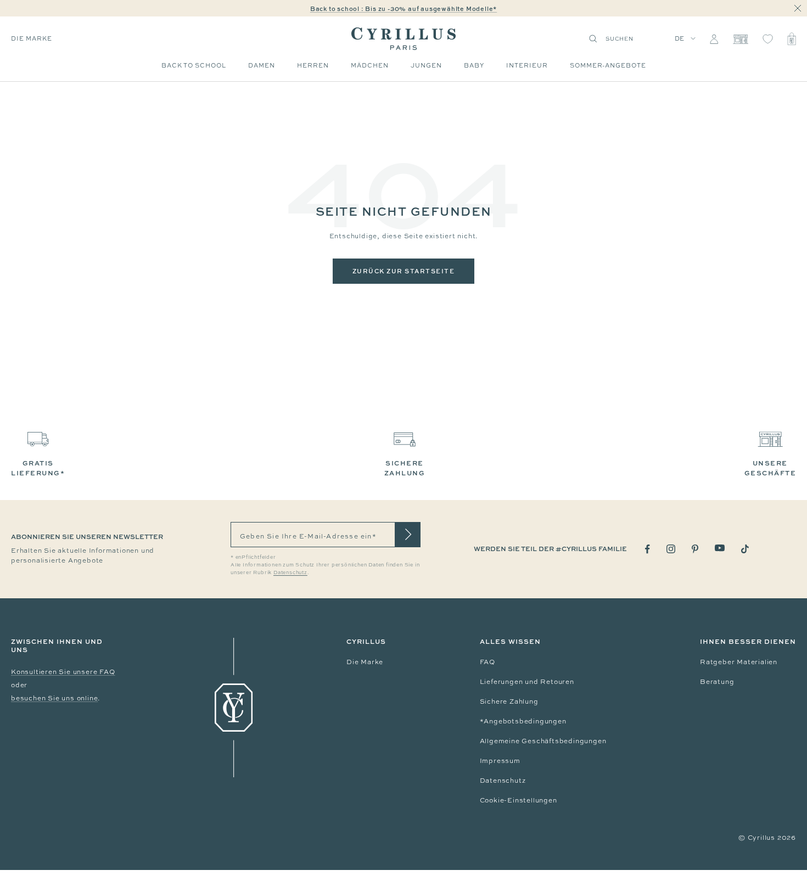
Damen (261, 65)
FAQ (487, 662)
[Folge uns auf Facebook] (647, 549)
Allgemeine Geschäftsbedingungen (543, 741)
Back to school (193, 65)
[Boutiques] (740, 38)
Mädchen (370, 65)
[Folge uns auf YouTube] (720, 548)
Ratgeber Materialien (738, 662)
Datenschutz (503, 780)
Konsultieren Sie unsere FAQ (63, 671)
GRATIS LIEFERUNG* (38, 468)
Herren (313, 65)
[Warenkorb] (791, 39)
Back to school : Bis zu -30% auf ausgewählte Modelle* (403, 8)
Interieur (527, 65)
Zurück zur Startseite (403, 271)
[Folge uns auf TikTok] (745, 548)
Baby (474, 65)
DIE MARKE (31, 38)
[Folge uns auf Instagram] (670, 548)
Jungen (426, 65)
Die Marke (364, 662)
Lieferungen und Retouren (527, 681)
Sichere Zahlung (509, 701)
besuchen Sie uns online (54, 698)
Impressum (500, 760)
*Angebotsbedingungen (523, 721)
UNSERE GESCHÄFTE (770, 468)
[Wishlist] (768, 38)
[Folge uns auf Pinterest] (695, 548)
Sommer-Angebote (608, 65)
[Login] (714, 38)
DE (680, 38)
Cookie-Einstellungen (518, 800)
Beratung (717, 681)
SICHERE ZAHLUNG (404, 468)
